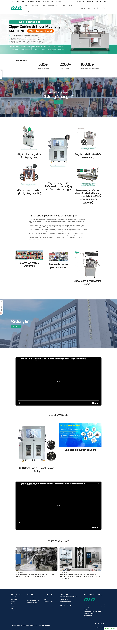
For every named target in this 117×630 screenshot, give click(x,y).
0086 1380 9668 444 (64, 599)
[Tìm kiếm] (94, 8)
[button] (52, 51)
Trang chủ (26, 5)
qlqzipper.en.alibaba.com (33, 605)
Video (57, 5)
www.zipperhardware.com (33, 600)
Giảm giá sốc (35, 5)
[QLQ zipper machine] (16, 8)
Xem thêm (58, 102)
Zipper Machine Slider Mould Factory (92, 611)
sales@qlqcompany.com (65, 601)
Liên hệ (70, 5)
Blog (64, 5)
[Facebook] (61, 605)
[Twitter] (64, 605)
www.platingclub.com (32, 602)
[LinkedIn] (67, 605)
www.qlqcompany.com (32, 598)
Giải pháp (43, 5)
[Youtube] (71, 605)
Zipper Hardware (47, 603)
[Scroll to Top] (114, 622)
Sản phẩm (50, 5)
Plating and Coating (48, 601)
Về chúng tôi (27, 11)
